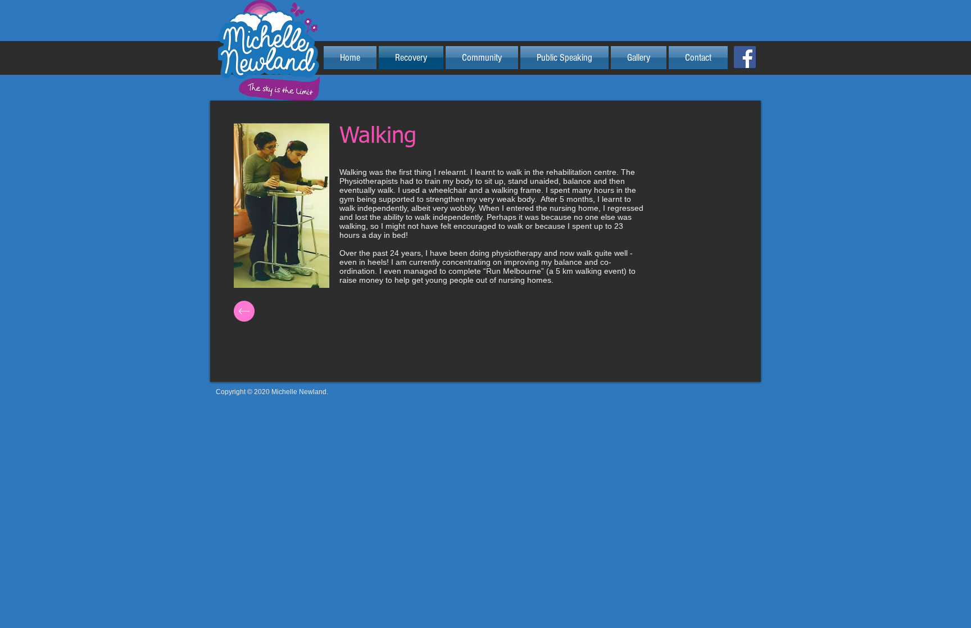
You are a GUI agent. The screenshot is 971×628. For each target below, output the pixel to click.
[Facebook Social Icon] (745, 57)
